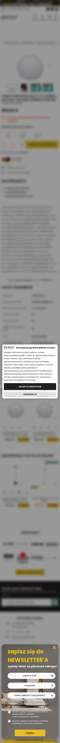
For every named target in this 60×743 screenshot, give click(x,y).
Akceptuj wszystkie (30, 386)
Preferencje (30, 394)
